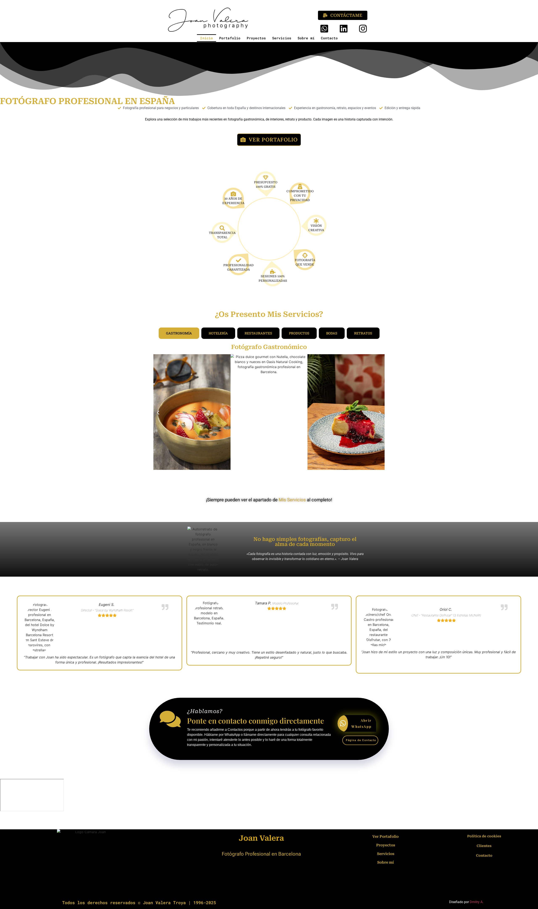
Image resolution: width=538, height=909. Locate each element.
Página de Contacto (361, 740)
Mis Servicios (292, 499)
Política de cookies (484, 836)
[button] (158, 412)
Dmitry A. (476, 902)
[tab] (179, 333)
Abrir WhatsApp (361, 723)
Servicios (281, 38)
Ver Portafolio (385, 836)
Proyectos (256, 38)
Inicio (206, 38)
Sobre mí (306, 38)
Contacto (329, 38)
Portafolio (229, 38)
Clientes (484, 846)
